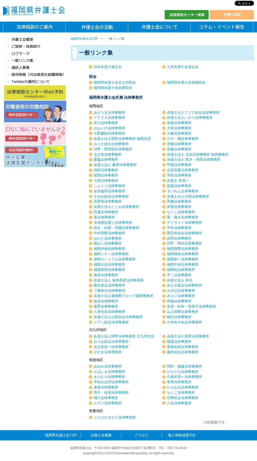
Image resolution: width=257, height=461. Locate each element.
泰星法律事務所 (106, 387)
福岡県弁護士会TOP (84, 38)
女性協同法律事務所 (109, 191)
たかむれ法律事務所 (183, 387)
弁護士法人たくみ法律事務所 (116, 207)
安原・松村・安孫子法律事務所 (191, 306)
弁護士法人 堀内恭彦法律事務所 (119, 280)
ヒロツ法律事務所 (108, 403)
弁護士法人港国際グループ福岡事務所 (123, 296)
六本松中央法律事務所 (184, 322)
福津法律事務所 (106, 275)
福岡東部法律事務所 (109, 270)
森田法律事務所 (106, 306)
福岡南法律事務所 (181, 270)
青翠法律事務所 (179, 382)
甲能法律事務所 (179, 165)
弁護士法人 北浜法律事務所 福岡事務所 (198, 154)
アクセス (142, 435)
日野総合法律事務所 (183, 398)
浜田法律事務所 (179, 238)
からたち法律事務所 (183, 372)
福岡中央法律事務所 (183, 264)
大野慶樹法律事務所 (109, 133)
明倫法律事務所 (179, 301)
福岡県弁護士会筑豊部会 (113, 88)
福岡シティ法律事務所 (111, 254)
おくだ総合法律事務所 (111, 144)
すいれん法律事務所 (183, 191)
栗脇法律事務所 (106, 159)
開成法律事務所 (179, 341)
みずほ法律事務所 (181, 291)
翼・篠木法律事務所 (183, 217)
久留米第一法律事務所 (184, 377)
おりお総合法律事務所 (111, 341)
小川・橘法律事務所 (183, 139)
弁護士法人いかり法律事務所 (190, 118)
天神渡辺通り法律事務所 (113, 222)
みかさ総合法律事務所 (184, 285)
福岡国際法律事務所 (183, 249)
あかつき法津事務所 (109, 112)
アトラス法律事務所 (109, 118)
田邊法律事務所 (106, 212)
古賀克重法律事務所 (183, 170)
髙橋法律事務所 (179, 201)
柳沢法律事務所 (179, 317)
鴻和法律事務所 (106, 170)
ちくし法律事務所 (181, 212)
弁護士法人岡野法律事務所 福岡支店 (122, 139)
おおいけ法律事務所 (109, 128)
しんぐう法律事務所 (109, 186)
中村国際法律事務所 (109, 233)
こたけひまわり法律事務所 (115, 417)
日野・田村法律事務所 (184, 243)
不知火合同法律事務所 (111, 382)
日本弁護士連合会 (108, 67)
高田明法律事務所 (108, 201)
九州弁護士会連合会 (183, 67)
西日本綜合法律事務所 (184, 233)
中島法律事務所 (179, 228)
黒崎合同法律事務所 (183, 347)
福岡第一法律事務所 (183, 259)
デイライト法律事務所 (184, 222)
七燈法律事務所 (106, 181)
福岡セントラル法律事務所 (115, 259)
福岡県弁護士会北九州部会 (115, 82)
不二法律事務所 (179, 275)
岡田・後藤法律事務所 (184, 366)
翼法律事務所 (104, 217)
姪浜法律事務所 (106, 301)
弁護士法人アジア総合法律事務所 (193, 112)
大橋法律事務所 (179, 133)
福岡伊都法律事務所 (109, 249)
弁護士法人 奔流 (179, 280)
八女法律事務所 (179, 403)
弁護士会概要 (101, 435)
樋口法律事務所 (106, 398)
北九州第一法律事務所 (111, 347)
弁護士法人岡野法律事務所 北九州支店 (124, 336)
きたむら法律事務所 (109, 377)
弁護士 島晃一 (178, 181)
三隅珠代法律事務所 (109, 291)
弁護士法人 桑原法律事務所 (115, 165)
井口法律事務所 (106, 123)
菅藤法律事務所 (179, 149)
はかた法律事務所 (108, 238)
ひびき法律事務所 (108, 352)
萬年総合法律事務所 (109, 285)
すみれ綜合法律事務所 (111, 196)
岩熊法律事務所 (179, 123)
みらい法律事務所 (181, 296)
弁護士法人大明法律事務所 (188, 196)
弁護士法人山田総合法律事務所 (118, 317)
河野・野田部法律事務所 (113, 149)
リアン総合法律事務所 (111, 322)
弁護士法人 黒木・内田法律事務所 (194, 159)
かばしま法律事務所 (109, 372)
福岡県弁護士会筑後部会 (186, 82)
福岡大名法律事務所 (109, 264)
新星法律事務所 (179, 186)
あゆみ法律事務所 (108, 366)
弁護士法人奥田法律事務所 (188, 336)
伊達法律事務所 (179, 207)
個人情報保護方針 (182, 435)
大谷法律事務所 (179, 128)
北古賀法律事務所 (108, 154)
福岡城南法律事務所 (183, 254)
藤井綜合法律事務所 (183, 352)
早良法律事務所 (179, 175)
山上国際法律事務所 (183, 312)
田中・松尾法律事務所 (111, 392)
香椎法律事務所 (179, 144)
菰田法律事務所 (106, 175)
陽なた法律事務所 (108, 243)
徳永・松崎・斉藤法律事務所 (116, 228)
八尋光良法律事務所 (109, 312)
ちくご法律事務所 (181, 392)
